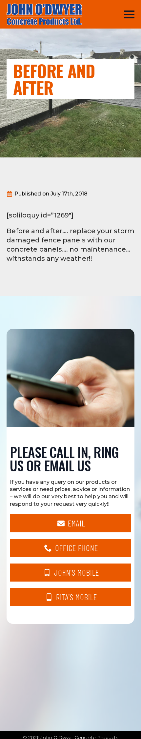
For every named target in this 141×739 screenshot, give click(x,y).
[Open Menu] (129, 14)
